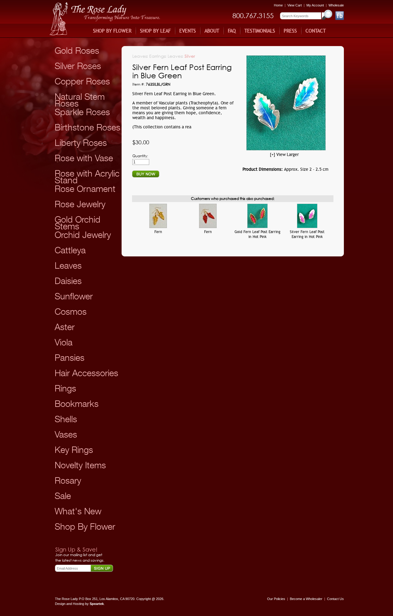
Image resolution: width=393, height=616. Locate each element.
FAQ (232, 31)
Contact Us (335, 599)
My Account (315, 5)
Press (290, 31)
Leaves (68, 265)
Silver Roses (78, 65)
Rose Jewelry (80, 204)
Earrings (157, 56)
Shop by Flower (112, 31)
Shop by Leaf (155, 31)
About (211, 31)
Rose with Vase (84, 158)
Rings (65, 388)
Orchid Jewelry (83, 234)
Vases (66, 434)
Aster (65, 327)
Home (278, 5)
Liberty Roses (81, 142)
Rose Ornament (85, 188)
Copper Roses (82, 81)
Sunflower (74, 296)
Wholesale (336, 5)
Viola (63, 342)
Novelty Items (80, 465)
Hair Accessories (86, 373)
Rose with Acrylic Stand (87, 176)
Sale (63, 495)
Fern (158, 232)
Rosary (68, 480)
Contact (315, 31)
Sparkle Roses (82, 112)
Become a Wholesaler (306, 599)
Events (187, 31)
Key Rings (74, 449)
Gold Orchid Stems (77, 223)
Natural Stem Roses (80, 100)
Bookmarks (77, 403)
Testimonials (259, 31)
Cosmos (71, 311)
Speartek (97, 604)
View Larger (287, 154)
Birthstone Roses (87, 127)
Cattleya (70, 250)
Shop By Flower (85, 526)
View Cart (295, 5)
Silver (190, 56)
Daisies (68, 280)
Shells (66, 419)
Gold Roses (77, 50)
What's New (78, 511)
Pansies (69, 357)
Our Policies (276, 599)
